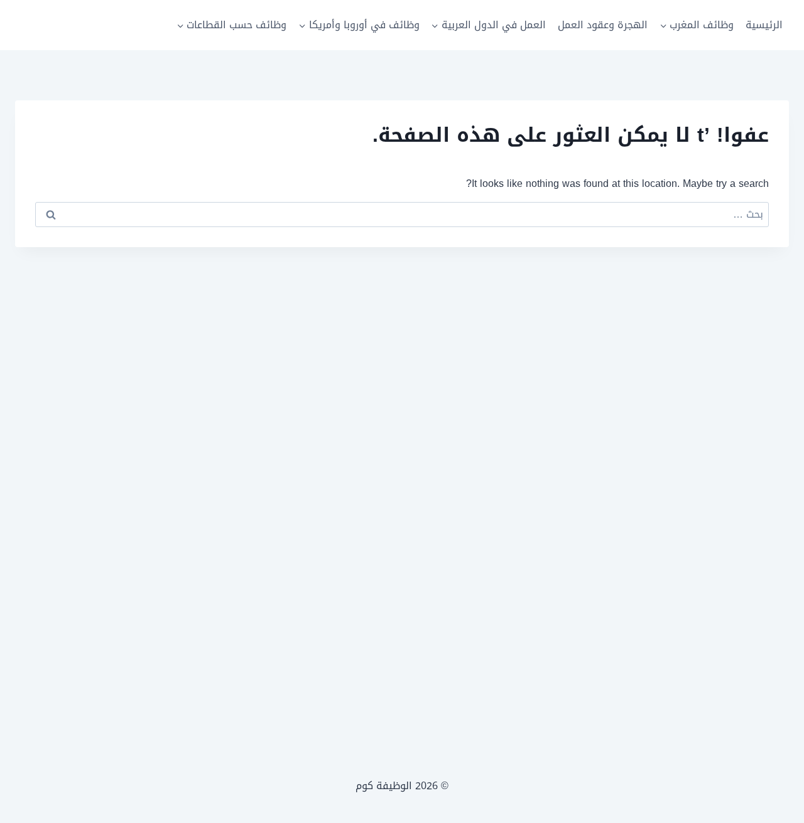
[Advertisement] (402, 504)
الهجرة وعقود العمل (603, 25)
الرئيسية (764, 25)
